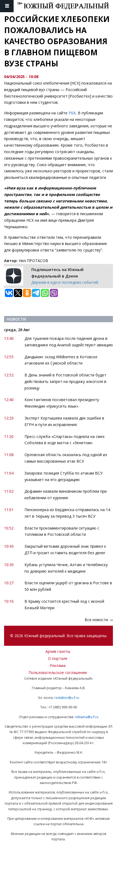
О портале (57, 658)
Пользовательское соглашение (58, 672)
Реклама (58, 665)
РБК (72, 112)
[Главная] (67, 6)
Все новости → (99, 619)
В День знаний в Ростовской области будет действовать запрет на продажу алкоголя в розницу (65, 381)
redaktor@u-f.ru (66, 697)
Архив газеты (57, 651)
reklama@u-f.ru (86, 717)
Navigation (7, 6)
